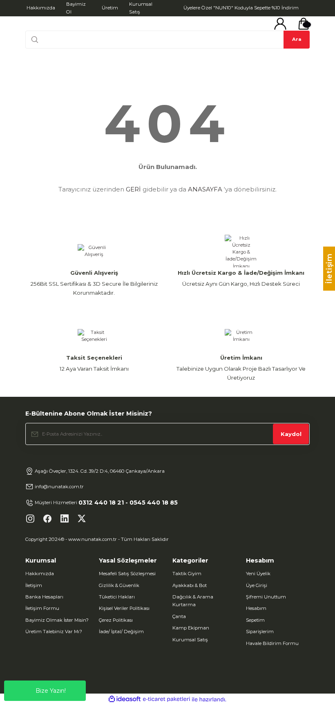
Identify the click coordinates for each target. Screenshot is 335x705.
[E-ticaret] (166, 699)
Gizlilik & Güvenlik (119, 585)
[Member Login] (280, 24)
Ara (297, 39)
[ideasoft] (124, 699)
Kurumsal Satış (190, 640)
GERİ (133, 189)
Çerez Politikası (116, 620)
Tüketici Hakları (117, 597)
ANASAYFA (205, 189)
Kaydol (291, 434)
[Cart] (303, 24)
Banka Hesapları (44, 597)
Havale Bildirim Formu (272, 643)
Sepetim (255, 620)
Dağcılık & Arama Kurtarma (192, 600)
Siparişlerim (260, 631)
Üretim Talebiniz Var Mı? (53, 631)
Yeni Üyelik (258, 573)
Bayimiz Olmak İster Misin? (57, 620)
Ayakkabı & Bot (189, 585)
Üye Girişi (256, 585)
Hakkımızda (39, 573)
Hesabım (256, 608)
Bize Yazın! (51, 690)
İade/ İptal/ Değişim (121, 631)
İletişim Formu (42, 608)
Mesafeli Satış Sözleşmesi (127, 573)
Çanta (179, 616)
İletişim (33, 585)
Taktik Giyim (186, 573)
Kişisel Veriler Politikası (124, 608)
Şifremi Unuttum (266, 597)
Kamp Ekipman (190, 628)
